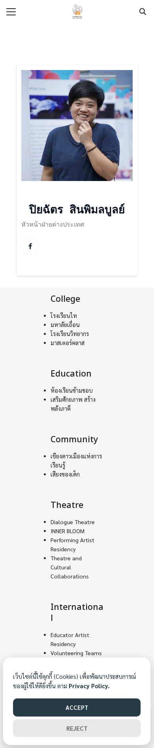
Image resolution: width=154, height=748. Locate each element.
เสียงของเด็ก (65, 474)
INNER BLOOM (68, 530)
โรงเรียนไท (64, 315)
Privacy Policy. (89, 685)
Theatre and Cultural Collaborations (70, 567)
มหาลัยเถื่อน (65, 324)
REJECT (77, 728)
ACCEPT (77, 707)
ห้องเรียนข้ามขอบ (72, 390)
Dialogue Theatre (73, 521)
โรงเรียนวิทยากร (70, 333)
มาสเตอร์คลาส (68, 342)
